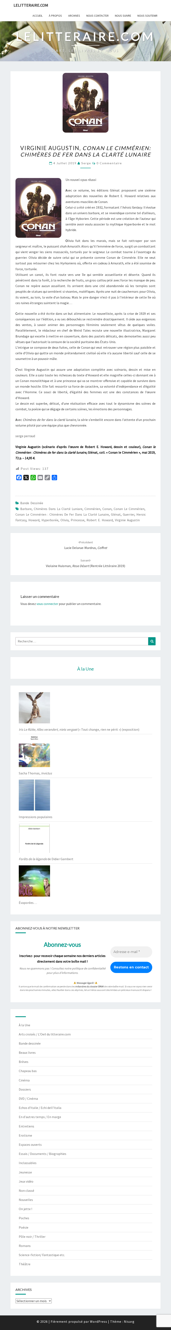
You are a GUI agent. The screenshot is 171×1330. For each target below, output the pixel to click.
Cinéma (24, 1080)
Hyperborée (49, 520)
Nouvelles (26, 1200)
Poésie (23, 1227)
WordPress (98, 1321)
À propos (55, 15)
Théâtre (24, 1264)
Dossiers (25, 1089)
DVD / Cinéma (28, 1098)
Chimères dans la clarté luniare (58, 509)
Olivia (64, 520)
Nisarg (129, 1321)
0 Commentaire (109, 163)
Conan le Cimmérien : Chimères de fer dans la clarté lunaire (62, 514)
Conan (107, 509)
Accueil (38, 15)
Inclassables (27, 1163)
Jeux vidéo (26, 1181)
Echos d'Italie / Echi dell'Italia (40, 1108)
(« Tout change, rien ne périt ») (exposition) (79, 729)
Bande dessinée (31, 503)
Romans (25, 1246)
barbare (26, 509)
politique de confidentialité (89, 968)
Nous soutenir (147, 15)
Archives (74, 15)
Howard (33, 520)
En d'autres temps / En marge (40, 1117)
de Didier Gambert (46, 859)
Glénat (116, 514)
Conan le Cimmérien (129, 509)
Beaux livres (27, 1052)
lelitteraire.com (31, 5)
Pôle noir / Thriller (32, 1236)
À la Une (24, 1025)
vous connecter (47, 604)
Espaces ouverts (30, 1144)
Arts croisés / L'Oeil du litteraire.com (45, 1034)
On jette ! (25, 1209)
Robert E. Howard (100, 520)
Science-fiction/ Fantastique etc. (42, 1255)
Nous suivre (123, 15)
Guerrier (128, 514)
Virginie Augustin (127, 520)
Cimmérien (92, 509)
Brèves (23, 1062)
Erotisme (25, 1135)
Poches (24, 1218)
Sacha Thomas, (35, 773)
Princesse (77, 520)
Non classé (26, 1190)
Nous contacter (97, 15)
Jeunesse (25, 1172)
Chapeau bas (28, 1071)
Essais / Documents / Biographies (42, 1154)
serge (86, 163)
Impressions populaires (35, 817)
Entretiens (26, 1126)
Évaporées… (28, 903)
